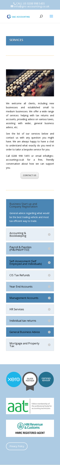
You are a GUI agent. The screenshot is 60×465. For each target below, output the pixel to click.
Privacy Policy (17, 446)
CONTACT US (29, 175)
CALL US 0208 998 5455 (30, 3)
